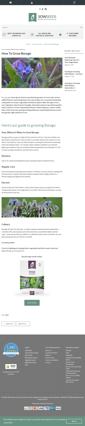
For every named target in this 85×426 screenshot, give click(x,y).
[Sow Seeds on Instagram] (45, 9)
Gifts (26, 365)
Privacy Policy (49, 358)
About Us (48, 350)
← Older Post (8, 324)
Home (28, 44)
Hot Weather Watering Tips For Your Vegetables (72, 59)
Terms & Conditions (51, 360)
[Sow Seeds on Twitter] (42, 9)
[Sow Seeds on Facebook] (39, 9)
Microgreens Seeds (31, 358)
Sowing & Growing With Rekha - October (74, 72)
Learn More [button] (8, 422)
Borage (5, 97)
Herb (6, 315)
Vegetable (69, 355)
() (74, 2)
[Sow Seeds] (42, 17)
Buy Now (32, 303)
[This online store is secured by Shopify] (11, 366)
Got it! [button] (74, 421)
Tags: (3, 315)
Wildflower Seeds (30, 362)
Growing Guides (37, 44)
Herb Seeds (28, 355)
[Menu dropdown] (31, 2)
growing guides (18, 251)
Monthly (68, 350)
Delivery (48, 355)
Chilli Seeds (28, 350)
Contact (48, 362)
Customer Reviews (51, 353)
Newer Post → (23, 324)
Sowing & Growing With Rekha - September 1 (72, 85)
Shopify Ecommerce (46, 403)
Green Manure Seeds (31, 353)
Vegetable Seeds (30, 360)
